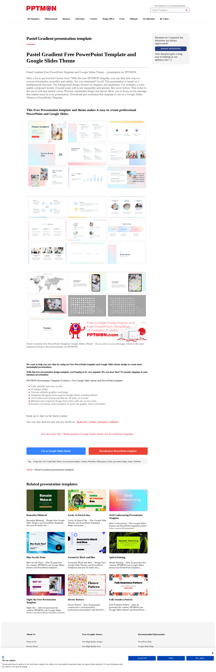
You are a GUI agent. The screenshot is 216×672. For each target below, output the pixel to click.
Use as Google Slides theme (56, 451)
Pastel (110, 462)
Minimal (134, 19)
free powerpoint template (71, 462)
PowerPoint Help (144, 642)
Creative (93, 19)
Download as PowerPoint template (118, 451)
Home (29, 469)
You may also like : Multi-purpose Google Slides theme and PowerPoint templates (87, 433)
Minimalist (92, 462)
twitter (92, 421)
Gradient (84, 462)
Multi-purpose (51, 19)
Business (66, 19)
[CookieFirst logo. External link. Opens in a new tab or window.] (3, 657)
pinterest (102, 421)
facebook (82, 421)
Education (79, 19)
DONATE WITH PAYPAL (171, 49)
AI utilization (149, 19)
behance (114, 421)
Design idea (37, 462)
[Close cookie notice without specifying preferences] (212, 653)
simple (130, 462)
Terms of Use (31, 642)
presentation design (120, 462)
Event (122, 19)
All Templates (33, 19)
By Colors (164, 19)
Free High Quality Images (92, 642)
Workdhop (137, 462)
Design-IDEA (108, 19)
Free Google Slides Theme (52, 462)
